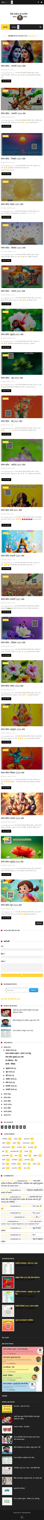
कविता (3, 1143)
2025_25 (28, 1217)
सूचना (3, 1168)
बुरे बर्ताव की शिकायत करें (10, 999)
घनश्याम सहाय (26, 1143)
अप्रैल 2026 (10, 1079)
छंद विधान (19, 1147)
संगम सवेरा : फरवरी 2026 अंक (13, 66)
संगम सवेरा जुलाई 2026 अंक (14, 1057)
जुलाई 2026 (10, 1068)
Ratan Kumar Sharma (8, 1181)
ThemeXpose (26, 1512)
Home (5, 27)
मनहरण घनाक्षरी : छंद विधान (22, 1427)
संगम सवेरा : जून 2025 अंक (12, 378)
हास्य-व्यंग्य (14, 1168)
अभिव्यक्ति (5, 91)
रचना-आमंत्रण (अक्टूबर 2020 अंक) (23, 1030)
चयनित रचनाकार (6, 1147)
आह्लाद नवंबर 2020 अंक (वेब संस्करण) (27, 1277)
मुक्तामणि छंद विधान (19, 1488)
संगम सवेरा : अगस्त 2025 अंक (13, 291)
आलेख (15, 1139)
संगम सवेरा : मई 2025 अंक (11, 421)
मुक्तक (25, 1155)
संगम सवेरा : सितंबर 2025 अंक (13, 247)
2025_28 (24, 1197)
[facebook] (38, 2)
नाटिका (26, 1151)
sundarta (4, 1221)
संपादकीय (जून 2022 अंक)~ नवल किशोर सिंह (27, 1468)
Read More (6, 81)
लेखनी (3, 1160)
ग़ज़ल (25, 1168)
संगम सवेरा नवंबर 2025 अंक (12, 204)
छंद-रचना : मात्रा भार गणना (21, 1406)
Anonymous (5, 1190)
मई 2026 (9, 1075)
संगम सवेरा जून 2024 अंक (11, 905)
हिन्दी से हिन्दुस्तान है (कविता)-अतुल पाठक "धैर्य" (26, 1020)
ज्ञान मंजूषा (30, 1147)
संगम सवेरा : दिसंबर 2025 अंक (13, 158)
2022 (6, 1104)
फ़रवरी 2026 (10, 1086)
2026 (6, 1047)
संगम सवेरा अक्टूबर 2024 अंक (13, 729)
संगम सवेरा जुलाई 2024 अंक (12, 861)
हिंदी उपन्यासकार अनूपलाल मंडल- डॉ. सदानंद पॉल (28, 1478)
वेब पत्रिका (5, 43)
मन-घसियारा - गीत (11, 1060)
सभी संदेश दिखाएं (32, 36)
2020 (6, 1111)
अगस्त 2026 (10, 1050)
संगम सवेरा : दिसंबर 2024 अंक (13, 642)
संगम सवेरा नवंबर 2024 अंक (12, 686)
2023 (6, 1101)
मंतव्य (16, 1155)
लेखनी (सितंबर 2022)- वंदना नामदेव (26, 1306)
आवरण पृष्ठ (26, 1139)
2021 (6, 1108)
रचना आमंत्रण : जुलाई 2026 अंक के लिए (15, 1384)
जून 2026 (9, 1072)
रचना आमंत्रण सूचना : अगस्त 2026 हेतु (18, 1053)
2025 (6, 1094)
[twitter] (41, 2)
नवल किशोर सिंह (14, 1151)
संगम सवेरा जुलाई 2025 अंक (12, 334)
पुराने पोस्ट (39, 923)
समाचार (34, 1164)
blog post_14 (26, 1206)
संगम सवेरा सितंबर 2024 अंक (12, 772)
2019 (6, 1115)
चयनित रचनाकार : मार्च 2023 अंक (26, 1263)
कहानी (14, 1143)
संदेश (3, 1164)
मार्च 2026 (9, 1082)
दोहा (3, 1151)
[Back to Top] (22, 1517)
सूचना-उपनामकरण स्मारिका (24, 1320)
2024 (6, 1097)
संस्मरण (25, 1164)
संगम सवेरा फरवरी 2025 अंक (12, 555)
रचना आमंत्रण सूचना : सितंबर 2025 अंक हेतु (26, 1498)
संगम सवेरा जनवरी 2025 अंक (12, 599)
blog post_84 (23, 1221)
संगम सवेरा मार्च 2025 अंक (11, 510)
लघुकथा (35, 1155)
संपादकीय (13, 1164)
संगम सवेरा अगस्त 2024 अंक (12, 818)
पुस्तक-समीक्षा (5, 1155)
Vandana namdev (7, 1217)
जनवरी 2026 (10, 1089)
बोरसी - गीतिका (10, 1064)
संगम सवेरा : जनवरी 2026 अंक (13, 113)
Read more (13, 1353)
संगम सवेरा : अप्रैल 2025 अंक (13, 464)
